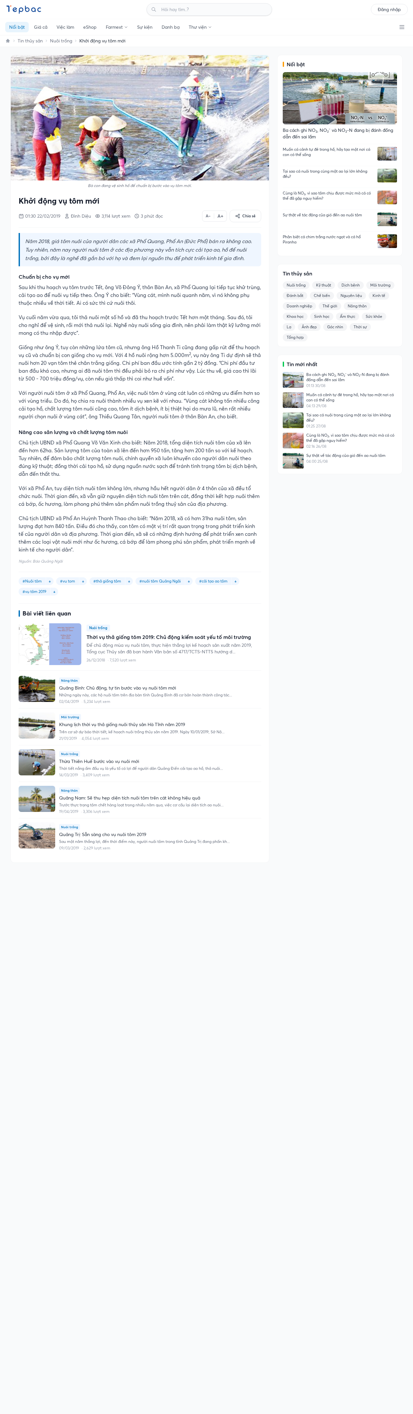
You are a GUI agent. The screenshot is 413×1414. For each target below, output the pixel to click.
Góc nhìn (335, 326)
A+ (220, 216)
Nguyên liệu (351, 295)
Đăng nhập (389, 9)
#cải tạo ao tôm (213, 581)
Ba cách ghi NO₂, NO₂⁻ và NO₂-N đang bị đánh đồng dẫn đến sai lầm (347, 377)
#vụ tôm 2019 (34, 591)
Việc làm (65, 27)
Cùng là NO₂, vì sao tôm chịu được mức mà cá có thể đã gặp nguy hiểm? (327, 196)
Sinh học (321, 316)
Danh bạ (171, 27)
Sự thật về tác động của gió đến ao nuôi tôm (322, 214)
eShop (90, 27)
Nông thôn (357, 305)
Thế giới (330, 305)
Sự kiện (144, 27)
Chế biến (322, 295)
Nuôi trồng (61, 41)
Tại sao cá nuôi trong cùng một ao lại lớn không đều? (325, 174)
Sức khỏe (374, 316)
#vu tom (67, 581)
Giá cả (40, 27)
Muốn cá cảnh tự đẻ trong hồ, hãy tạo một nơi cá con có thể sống (326, 152)
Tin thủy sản (30, 41)
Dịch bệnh (351, 285)
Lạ (289, 326)
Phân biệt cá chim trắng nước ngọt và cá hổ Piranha (322, 239)
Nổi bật (17, 27)
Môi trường (380, 285)
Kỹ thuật (323, 285)
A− (208, 215)
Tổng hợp (295, 337)
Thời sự (360, 326)
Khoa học (295, 316)
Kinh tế (379, 295)
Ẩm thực (347, 316)
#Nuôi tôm (32, 581)
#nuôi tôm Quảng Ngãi (160, 581)
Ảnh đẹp (309, 326)
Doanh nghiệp (299, 305)
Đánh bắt (295, 295)
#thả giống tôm (107, 581)
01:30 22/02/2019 (42, 216)
